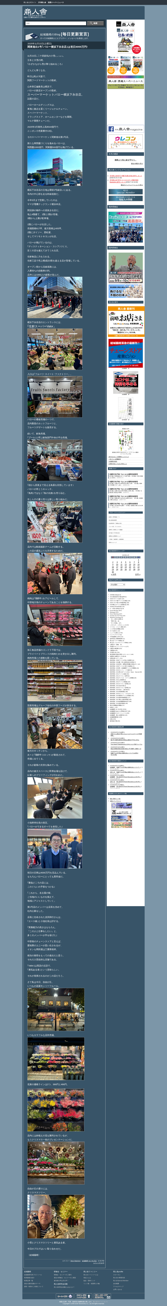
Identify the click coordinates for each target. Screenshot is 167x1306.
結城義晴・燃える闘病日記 (117, 715)
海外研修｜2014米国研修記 (117, 691)
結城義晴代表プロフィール (33, 1275)
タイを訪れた (113, 631)
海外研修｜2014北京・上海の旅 (119, 689)
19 (126, 567)
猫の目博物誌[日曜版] (116, 705)
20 (130, 567)
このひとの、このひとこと (117, 625)
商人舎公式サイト (30, 2)
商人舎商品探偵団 (113, 520)
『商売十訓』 (113, 621)
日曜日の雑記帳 (114, 648)
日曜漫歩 (112, 650)
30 (113, 572)
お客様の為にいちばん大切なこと (118, 463)
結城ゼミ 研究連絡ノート (114, 517)
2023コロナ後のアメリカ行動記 (119, 600)
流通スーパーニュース (56, 2)
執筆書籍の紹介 (29, 1278)
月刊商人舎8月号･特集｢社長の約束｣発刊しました (126, 176)
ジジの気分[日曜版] (115, 629)
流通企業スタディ (115, 658)
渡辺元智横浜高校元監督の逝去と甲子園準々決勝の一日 (126, 748)
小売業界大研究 (113, 461)
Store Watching (75, 1261)
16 (113, 567)
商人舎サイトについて (100, 1302)
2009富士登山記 (114, 594)
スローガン (117, 1275)
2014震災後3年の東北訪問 (117, 596)
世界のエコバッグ (113, 542)
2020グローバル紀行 (116, 598)
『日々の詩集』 (114, 623)
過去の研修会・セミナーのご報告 (65, 1278)
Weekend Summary (115, 617)
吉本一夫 (112, 772)
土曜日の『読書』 (115, 644)
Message (112, 612)
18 (121, 567)
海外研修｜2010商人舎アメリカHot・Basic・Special (124, 672)
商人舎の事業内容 (119, 1278)
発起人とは (87, 1278)
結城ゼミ (112, 707)
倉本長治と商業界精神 (116, 638)
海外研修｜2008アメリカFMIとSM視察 (121, 660)
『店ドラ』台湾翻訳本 (115, 459)
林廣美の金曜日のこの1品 (117, 656)
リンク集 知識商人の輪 (92, 1283)
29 (138, 569)
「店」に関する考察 (115, 619)
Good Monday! (114, 610)
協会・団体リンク (89, 1280)
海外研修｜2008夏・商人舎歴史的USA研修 (122, 662)
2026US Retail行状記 (116, 606)
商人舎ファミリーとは (91, 1275)
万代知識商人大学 (115, 636)
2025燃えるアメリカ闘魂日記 (118, 604)
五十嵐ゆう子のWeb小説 (114, 532)
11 (121, 565)
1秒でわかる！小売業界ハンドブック (119, 456)
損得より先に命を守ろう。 (126, 160)
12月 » (137, 574)
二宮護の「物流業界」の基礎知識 (116, 539)
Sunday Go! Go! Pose (116, 615)
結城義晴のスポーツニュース (118, 713)
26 (126, 569)
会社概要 (116, 1283)
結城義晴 (112, 767)
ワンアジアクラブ (115, 634)
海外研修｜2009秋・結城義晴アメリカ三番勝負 (123, 668)
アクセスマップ (118, 1286)
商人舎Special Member (120, 1280)
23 (113, 569)
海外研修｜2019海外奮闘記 (117, 703)
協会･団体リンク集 (115, 798)
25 (121, 569)
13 (130, 565)
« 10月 (113, 574)
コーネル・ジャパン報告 (116, 627)
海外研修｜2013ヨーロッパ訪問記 (119, 683)
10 (117, 565)
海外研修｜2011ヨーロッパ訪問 (119, 676)
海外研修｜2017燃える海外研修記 (119, 699)
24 (117, 569)
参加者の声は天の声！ (61, 1280)
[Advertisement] (97, 12)
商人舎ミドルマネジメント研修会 (119, 642)
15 (138, 565)
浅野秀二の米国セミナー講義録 (115, 529)
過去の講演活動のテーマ (32, 1283)
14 (134, 565)
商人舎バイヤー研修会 (116, 640)
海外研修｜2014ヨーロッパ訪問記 (119, 687)
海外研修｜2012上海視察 (117, 680)
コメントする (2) (98, 1263)
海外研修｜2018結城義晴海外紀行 (119, 701)
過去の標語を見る (137, 163)
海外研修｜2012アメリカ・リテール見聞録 (122, 678)
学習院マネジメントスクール (118, 646)
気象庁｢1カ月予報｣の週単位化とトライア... (128, 767)
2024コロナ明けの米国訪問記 (118, 602)
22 (138, 567)
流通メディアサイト (115, 801)
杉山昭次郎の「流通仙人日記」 (115, 523)
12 (126, 565)
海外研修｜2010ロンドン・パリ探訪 (120, 670)
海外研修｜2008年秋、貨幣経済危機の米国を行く (123, 664)
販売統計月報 (113, 721)
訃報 (111, 719)
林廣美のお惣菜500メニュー (115, 536)
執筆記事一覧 (28, 1280)
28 (134, 569)
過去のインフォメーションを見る (132, 185)
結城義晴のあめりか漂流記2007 (119, 711)
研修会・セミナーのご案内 (63, 1275)
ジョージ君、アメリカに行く (115, 526)
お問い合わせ (117, 1289)
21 (134, 567)
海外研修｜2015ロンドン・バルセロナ (120, 693)
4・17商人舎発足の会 (116, 608)
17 (117, 567)
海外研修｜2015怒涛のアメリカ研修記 (120, 695)
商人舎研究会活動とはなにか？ (64, 1287)
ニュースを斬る (114, 632)
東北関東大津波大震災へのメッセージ (120, 654)
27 (130, 569)
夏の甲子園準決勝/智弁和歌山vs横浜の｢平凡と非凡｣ (125, 740)
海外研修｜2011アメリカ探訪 (118, 674)
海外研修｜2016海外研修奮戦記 (119, 697)
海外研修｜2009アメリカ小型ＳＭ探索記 (121, 666)
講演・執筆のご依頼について (33, 1286)
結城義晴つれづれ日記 (89, 1261)
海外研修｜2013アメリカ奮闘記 (119, 681)
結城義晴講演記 (114, 717)
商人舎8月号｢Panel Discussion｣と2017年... (129, 777)
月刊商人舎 (42, 2)
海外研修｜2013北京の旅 (117, 685)
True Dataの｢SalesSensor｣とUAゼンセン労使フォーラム (126, 744)
